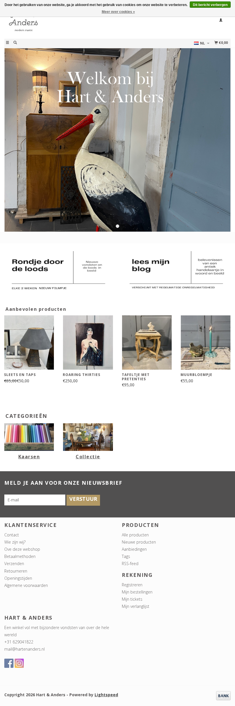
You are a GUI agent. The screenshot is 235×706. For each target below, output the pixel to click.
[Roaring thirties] (88, 342)
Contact (11, 535)
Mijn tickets (132, 599)
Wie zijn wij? (15, 542)
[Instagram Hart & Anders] (19, 663)
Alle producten (135, 535)
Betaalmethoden (20, 556)
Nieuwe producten (139, 542)
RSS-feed (130, 563)
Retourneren (15, 571)
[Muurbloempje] (205, 342)
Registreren (132, 584)
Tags (126, 556)
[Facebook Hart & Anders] (8, 663)
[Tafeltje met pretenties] (147, 342)
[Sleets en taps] (29, 342)
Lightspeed (106, 694)
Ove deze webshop (22, 549)
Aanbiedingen (134, 549)
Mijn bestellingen (137, 592)
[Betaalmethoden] (223, 695)
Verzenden (14, 563)
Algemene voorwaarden (26, 585)
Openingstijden (18, 578)
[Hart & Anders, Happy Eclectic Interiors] (61, 24)
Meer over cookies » (118, 12)
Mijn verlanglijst (135, 606)
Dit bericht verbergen (210, 5)
